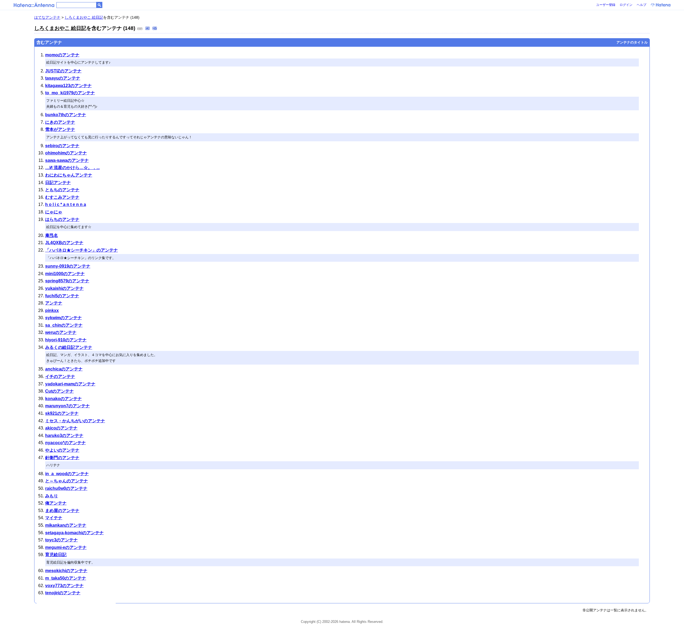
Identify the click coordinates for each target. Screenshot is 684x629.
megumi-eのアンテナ (66, 547)
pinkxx (52, 310)
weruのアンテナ (60, 332)
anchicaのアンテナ (64, 369)
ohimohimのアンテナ (66, 153)
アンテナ (53, 303)
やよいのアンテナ (62, 450)
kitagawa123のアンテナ (68, 85)
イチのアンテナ (60, 376)
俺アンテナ (56, 503)
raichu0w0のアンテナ (66, 488)
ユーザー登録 (605, 5)
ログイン (626, 5)
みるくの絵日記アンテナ (68, 347)
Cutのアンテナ (59, 391)
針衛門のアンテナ (62, 457)
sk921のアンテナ (62, 413)
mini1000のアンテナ (65, 273)
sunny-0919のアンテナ (67, 266)
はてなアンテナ (47, 17)
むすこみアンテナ (62, 197)
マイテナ (53, 517)
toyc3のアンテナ (61, 540)
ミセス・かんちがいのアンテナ (75, 421)
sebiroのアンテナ (62, 145)
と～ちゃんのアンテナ (66, 481)
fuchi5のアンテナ (62, 296)
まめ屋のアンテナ (62, 510)
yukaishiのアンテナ (64, 288)
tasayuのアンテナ (62, 78)
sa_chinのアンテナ (64, 325)
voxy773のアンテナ (64, 585)
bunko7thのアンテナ (65, 114)
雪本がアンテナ (60, 129)
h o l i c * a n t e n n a (65, 204)
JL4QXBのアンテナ (64, 242)
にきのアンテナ (60, 122)
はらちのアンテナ (62, 219)
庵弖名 (51, 235)
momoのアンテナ (62, 55)
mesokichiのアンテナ (66, 570)
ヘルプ (641, 5)
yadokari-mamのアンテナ (70, 384)
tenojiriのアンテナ (62, 593)
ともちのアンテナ (62, 189)
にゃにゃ (53, 212)
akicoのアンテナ (61, 428)
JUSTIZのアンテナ (63, 71)
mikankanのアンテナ (65, 525)
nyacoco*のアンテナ (65, 442)
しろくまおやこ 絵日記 (84, 17)
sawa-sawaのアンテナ (67, 160)
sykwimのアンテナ (63, 317)
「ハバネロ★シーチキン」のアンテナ (81, 250)
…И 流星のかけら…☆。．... (72, 167)
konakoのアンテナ (63, 398)
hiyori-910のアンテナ (66, 340)
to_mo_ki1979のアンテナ (70, 93)
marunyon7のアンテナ (67, 406)
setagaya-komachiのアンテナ (74, 532)
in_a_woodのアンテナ (67, 473)
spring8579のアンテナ (67, 281)
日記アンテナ (58, 182)
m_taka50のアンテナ (65, 578)
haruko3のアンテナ (64, 435)
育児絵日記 (56, 554)
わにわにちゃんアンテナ (68, 175)
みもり (51, 496)
